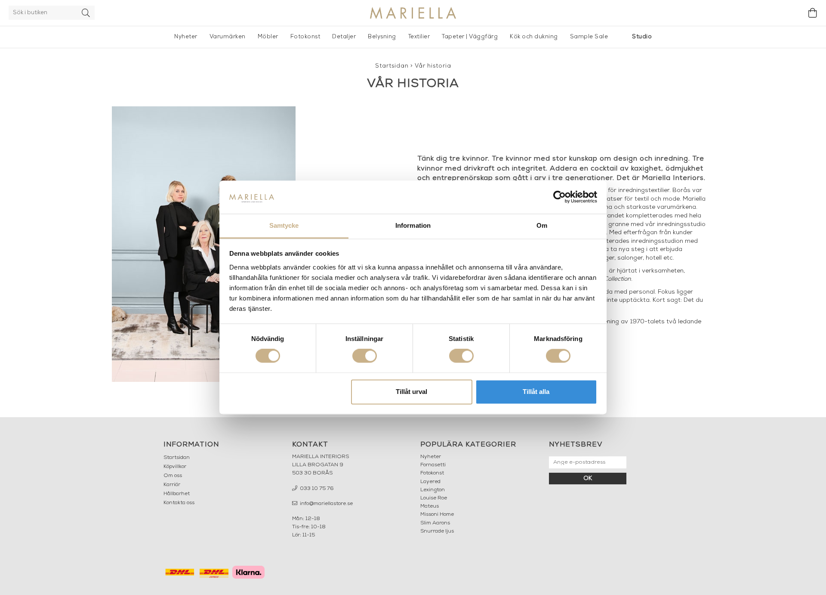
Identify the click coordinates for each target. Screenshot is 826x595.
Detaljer (344, 37)
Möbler (268, 37)
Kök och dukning (534, 37)
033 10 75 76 (316, 488)
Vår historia (433, 66)
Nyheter (185, 37)
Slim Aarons (435, 523)
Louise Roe (433, 498)
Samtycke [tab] (284, 225)
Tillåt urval (411, 391)
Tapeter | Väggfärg (470, 37)
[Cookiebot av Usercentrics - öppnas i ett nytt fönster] (559, 197)
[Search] (86, 13)
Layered (430, 481)
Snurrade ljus (437, 531)
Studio (642, 37)
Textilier (419, 37)
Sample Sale (589, 37)
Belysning (382, 37)
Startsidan (392, 66)
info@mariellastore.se (326, 503)
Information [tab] (413, 225)
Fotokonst (305, 37)
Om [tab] (541, 225)
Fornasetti (433, 465)
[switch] (364, 356)
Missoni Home (437, 514)
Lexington (432, 490)
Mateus (429, 506)
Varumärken (228, 37)
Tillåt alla (536, 391)
